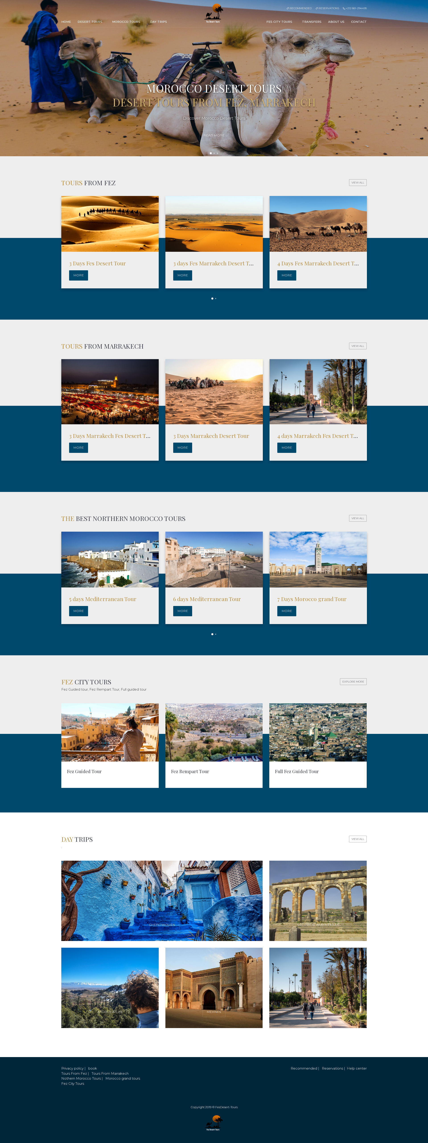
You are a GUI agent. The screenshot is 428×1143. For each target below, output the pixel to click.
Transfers (311, 21)
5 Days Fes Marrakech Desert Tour (320, 263)
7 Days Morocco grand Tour (208, 598)
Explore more (353, 681)
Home (66, 21)
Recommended (300, 8)
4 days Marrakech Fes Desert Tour (319, 435)
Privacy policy (72, 1068)
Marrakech (318, 1012)
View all (358, 182)
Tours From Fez (74, 1073)
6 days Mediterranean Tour (103, 598)
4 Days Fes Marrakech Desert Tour (216, 263)
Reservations (328, 8)
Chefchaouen (162, 925)
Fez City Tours (72, 1083)
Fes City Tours (279, 21)
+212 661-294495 (356, 8)
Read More (214, 135)
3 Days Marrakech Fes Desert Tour (112, 435)
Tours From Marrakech (110, 1073)
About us (336, 21)
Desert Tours (90, 21)
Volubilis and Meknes (318, 925)
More (78, 275)
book (92, 1068)
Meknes (214, 1012)
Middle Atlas (110, 1012)
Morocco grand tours (122, 1078)
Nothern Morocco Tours (81, 1078)
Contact (359, 21)
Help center (357, 1068)
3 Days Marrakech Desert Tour (211, 435)
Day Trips (159, 21)
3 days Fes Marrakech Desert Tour (111, 263)
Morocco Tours (126, 21)
